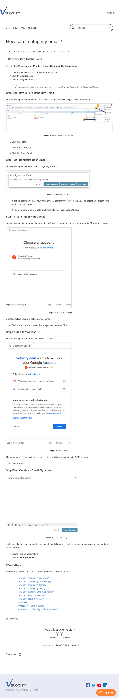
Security (34, 690)
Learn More (65, 571)
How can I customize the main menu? (36, 592)
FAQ (23, 28)
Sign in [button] (111, 13)
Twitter (12, 619)
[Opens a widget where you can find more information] (106, 693)
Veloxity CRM (11, 28)
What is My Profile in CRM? (31, 606)
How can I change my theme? (32, 585)
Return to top (12, 654)
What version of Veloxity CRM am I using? (38, 609)
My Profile (32, 28)
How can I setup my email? (31, 599)
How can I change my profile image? (35, 581)
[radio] (57, 634)
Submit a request (71, 645)
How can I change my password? (33, 578)
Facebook (8, 619)
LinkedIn (16, 619)
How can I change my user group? (34, 588)
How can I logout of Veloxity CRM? (34, 595)
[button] (103, 13)
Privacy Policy (21, 690)
